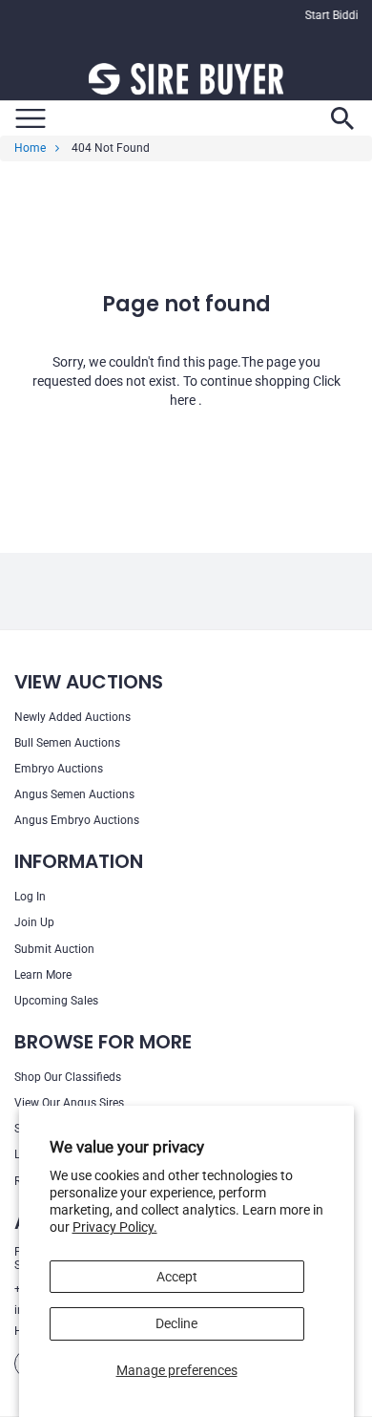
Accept (176, 1276)
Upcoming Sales (56, 1000)
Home (30, 148)
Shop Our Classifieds (67, 1077)
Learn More (43, 975)
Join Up (34, 922)
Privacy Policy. (114, 1227)
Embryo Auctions (58, 768)
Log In (30, 896)
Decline (176, 1323)
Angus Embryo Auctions (76, 820)
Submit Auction (54, 949)
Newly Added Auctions (72, 717)
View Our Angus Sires (69, 1103)
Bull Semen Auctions (67, 743)
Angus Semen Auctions (74, 794)
